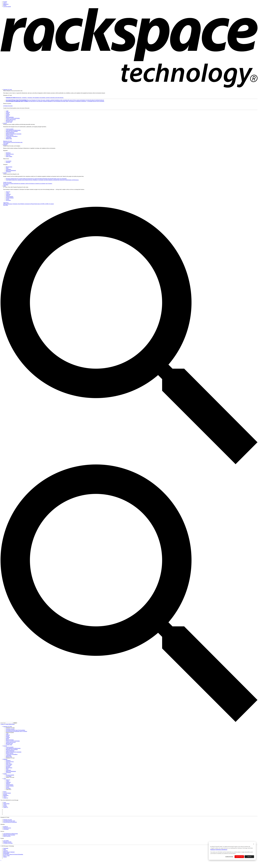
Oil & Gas (8, 155)
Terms (4, 849)
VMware (8, 112)
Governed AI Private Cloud (9, 820)
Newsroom (8, 200)
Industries (5, 144)
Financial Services (10, 154)
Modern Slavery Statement (9, 852)
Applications (8, 137)
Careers (7, 199)
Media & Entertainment (11, 170)
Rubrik (7, 115)
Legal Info (5, 850)
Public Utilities (9, 156)
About (4, 185)
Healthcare (8, 152)
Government (8, 161)
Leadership (8, 194)
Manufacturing (9, 166)
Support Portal (6, 803)
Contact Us (3, 724)
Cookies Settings (229, 856)
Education (8, 162)
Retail (7, 168)
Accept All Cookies (239, 856)
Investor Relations (10, 197)
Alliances (8, 195)
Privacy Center (6, 855)
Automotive (8, 169)
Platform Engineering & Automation (13, 133)
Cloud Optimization (10, 132)
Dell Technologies (10, 117)
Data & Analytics (9, 135)
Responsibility (6, 853)
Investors (5, 806)
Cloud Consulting (9, 129)
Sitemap (5, 856)
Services (5, 123)
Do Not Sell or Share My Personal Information (13, 854)
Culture (7, 192)
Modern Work (9, 138)
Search (15, 722)
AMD (7, 111)
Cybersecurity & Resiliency (12, 136)
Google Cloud (9, 122)
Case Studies (42, 179)
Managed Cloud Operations (12, 131)
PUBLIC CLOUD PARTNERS (13, 118)
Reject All (249, 856)
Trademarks (5, 848)
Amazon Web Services (11, 119)
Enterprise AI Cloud (7, 89)
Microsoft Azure (9, 120)
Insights (5, 172)
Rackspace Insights (36, 178)
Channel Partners (9, 196)
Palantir (7, 113)
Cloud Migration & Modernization (13, 130)
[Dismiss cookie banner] (253, 844)
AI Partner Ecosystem (7, 105)
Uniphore (8, 114)
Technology (8, 171)
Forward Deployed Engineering (10, 822)
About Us (8, 191)
